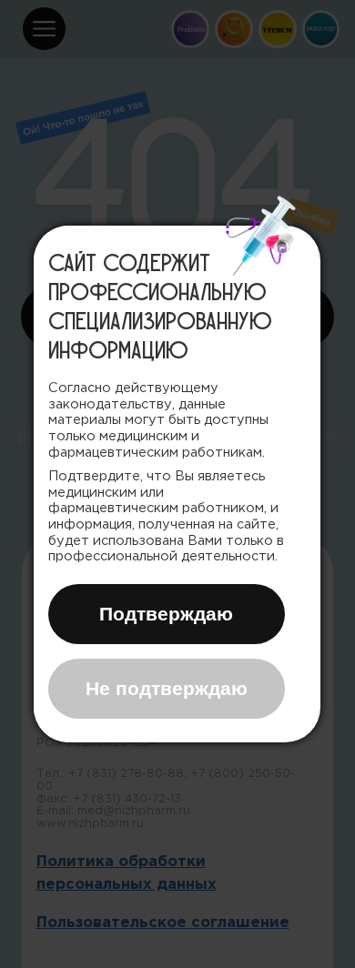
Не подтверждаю (167, 688)
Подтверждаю (166, 613)
